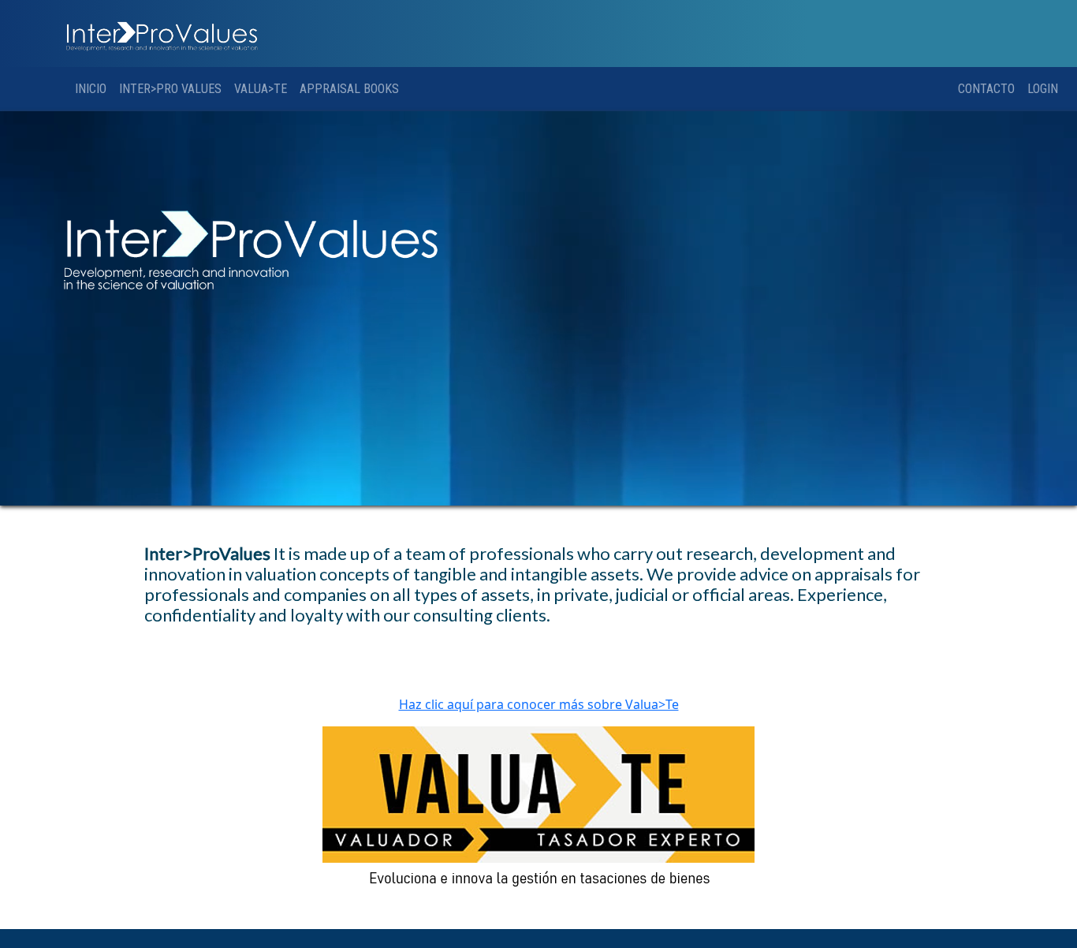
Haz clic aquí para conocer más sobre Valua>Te (539, 704)
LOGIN (1042, 88)
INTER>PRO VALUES (170, 88)
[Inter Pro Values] (161, 34)
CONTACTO (986, 88)
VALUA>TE (260, 88)
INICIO (90, 88)
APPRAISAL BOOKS (349, 88)
